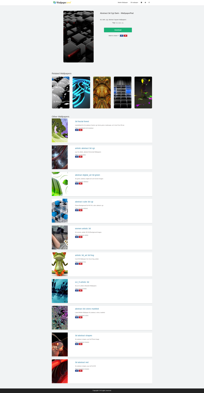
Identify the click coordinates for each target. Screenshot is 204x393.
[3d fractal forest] (63, 130)
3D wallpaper (134, 2)
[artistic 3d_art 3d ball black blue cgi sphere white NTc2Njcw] (61, 92)
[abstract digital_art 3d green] (63, 184)
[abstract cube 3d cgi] (63, 211)
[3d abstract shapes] (63, 345)
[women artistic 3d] (63, 238)
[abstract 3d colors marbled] (63, 318)
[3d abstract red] (63, 371)
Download (118, 30)
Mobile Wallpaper (123, 2)
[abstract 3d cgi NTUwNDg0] (102, 92)
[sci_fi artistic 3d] (63, 291)
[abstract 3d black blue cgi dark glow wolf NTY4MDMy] (81, 92)
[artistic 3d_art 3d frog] (63, 264)
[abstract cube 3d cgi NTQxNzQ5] (123, 92)
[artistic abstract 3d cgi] (63, 157)
